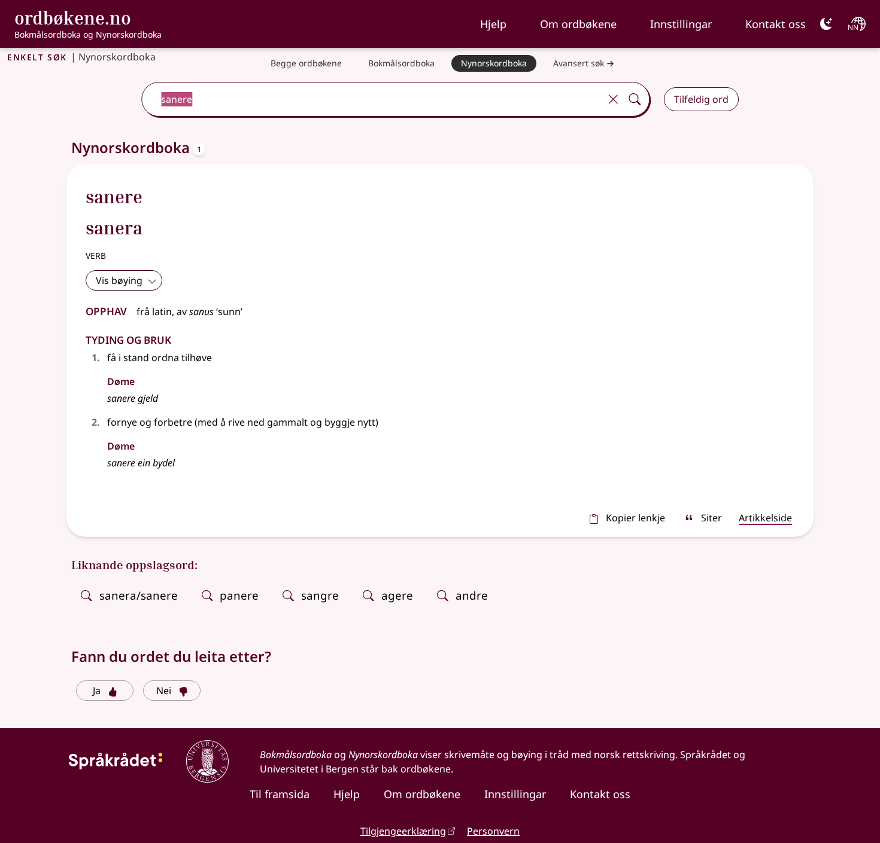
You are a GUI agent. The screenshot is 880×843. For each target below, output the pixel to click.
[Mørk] (826, 24)
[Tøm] (613, 99)
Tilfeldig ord (701, 99)
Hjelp (493, 24)
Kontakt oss (775, 24)
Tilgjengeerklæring (403, 831)
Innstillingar (681, 24)
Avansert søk (578, 63)
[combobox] (372, 99)
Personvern (493, 831)
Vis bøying (119, 280)
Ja (97, 690)
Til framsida (279, 794)
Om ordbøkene (578, 24)
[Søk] (634, 99)
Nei (163, 690)
